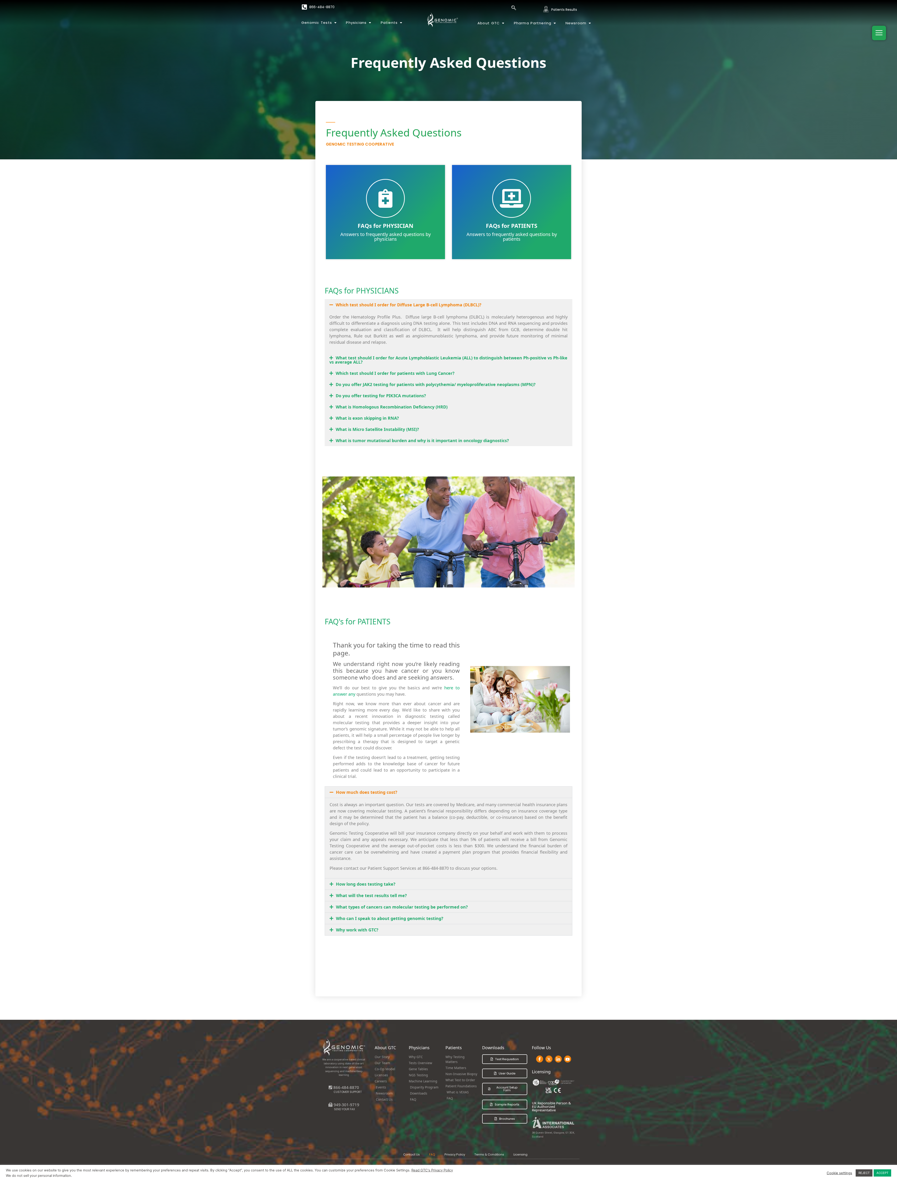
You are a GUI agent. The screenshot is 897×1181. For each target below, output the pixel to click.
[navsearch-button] (513, 8)
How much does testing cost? (366, 792)
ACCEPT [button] (882, 1173)
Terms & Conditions (489, 1154)
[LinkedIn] (558, 1059)
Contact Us (411, 1154)
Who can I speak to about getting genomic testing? (389, 918)
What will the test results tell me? (371, 895)
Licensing (520, 1154)
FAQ (432, 1154)
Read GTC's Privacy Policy (432, 1170)
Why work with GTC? (357, 930)
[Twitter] (548, 1059)
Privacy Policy (455, 1154)
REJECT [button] (864, 1173)
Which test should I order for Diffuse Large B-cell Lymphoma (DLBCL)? (408, 305)
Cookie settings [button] (839, 1173)
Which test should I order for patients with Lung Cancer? (395, 373)
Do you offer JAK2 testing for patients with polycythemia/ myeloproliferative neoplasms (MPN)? (436, 384)
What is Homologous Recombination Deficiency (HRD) (392, 407)
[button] (448, 304)
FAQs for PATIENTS (511, 225)
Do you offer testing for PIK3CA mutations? (381, 395)
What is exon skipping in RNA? (367, 418)
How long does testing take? (365, 884)
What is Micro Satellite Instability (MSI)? (377, 429)
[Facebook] (539, 1059)
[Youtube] (567, 1059)
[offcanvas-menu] (879, 33)
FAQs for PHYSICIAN (385, 225)
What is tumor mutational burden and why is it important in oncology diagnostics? (422, 440)
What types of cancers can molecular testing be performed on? (402, 907)
